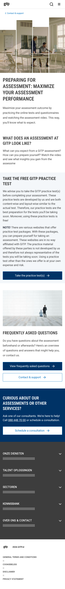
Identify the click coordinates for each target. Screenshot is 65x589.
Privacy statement (13, 579)
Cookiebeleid (10, 564)
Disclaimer (9, 572)
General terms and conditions (20, 557)
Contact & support (15, 13)
